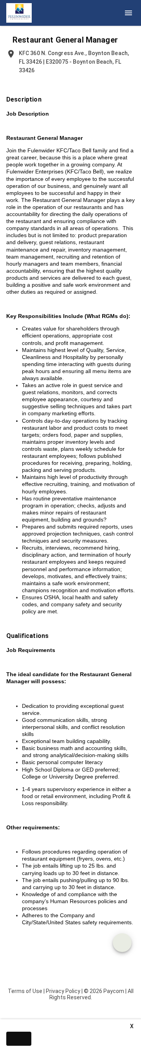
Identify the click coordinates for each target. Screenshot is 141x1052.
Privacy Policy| (64, 991)
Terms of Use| (26, 991)
